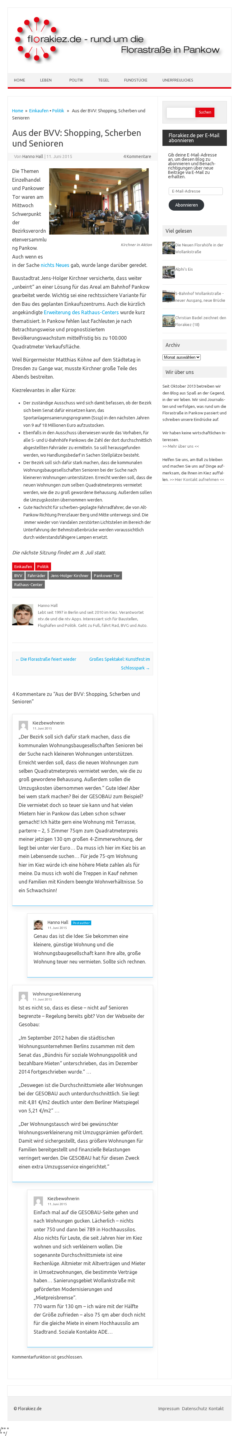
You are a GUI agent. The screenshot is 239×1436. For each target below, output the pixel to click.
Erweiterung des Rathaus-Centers (81, 312)
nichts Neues (55, 265)
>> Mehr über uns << (180, 446)
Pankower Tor (107, 575)
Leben (46, 80)
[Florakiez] (119, 62)
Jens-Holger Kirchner (70, 575)
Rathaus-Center (28, 584)
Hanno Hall (32, 156)
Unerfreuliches (177, 80)
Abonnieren (186, 205)
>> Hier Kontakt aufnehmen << (196, 479)
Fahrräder (36, 575)
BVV (18, 575)
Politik (76, 80)
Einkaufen (39, 110)
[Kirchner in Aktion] (99, 237)
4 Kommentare (137, 156)
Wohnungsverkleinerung (57, 993)
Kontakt (216, 1408)
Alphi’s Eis (184, 269)
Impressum (169, 1408)
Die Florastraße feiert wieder (45, 659)
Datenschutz (194, 1408)
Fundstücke (136, 80)
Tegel (103, 80)
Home (19, 80)
